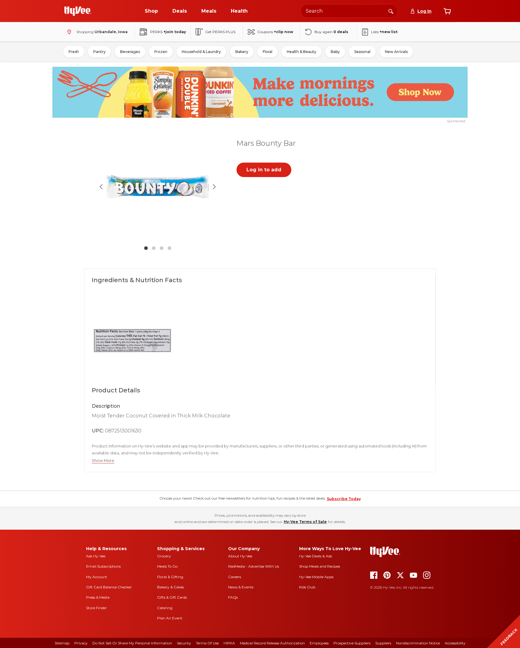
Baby (335, 51)
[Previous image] (101, 186)
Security (184, 643)
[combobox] (349, 11)
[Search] (391, 11)
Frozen (160, 51)
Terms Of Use (207, 643)
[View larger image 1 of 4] (158, 187)
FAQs (233, 597)
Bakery (241, 51)
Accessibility (455, 643)
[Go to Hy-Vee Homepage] (77, 11)
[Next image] (214, 186)
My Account (96, 577)
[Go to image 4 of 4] (169, 248)
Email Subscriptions (103, 566)
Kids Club (307, 587)
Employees (319, 643)
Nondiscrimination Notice (418, 643)
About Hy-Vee (240, 556)
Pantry (99, 51)
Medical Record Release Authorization (272, 643)
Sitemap (62, 643)
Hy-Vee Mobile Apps (316, 577)
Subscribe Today (344, 499)
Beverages (130, 51)
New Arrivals (396, 51)
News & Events (240, 587)
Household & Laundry (201, 51)
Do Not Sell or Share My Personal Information (132, 643)
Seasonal (362, 51)
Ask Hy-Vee (95, 556)
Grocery (164, 556)
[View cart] (447, 11)
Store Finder (96, 608)
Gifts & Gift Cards (172, 597)
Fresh (74, 51)
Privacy (81, 643)
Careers (234, 577)
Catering (164, 608)
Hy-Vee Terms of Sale (305, 521)
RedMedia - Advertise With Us (253, 566)
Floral (267, 51)
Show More (103, 460)
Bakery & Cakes (170, 587)
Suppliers (383, 643)
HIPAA (229, 643)
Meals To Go (167, 566)
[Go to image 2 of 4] (154, 248)
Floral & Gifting (170, 577)
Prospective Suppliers (351, 643)
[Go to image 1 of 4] (146, 248)
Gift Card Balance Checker (109, 587)
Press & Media (98, 597)
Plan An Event (169, 618)
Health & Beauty (301, 51)
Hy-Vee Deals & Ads (315, 556)
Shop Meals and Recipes (319, 566)
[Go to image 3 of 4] (162, 248)
